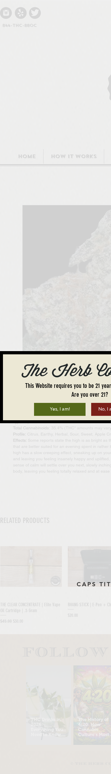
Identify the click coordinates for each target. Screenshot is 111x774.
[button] (60, 409)
